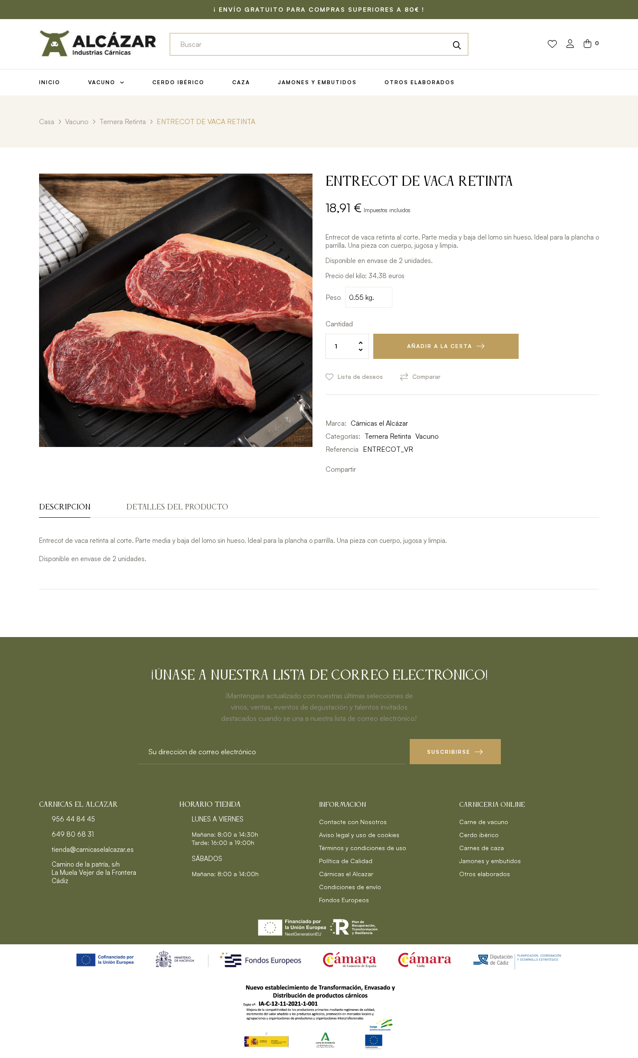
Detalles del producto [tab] (177, 507)
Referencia (342, 449)
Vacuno (427, 436)
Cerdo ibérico (479, 834)
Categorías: (343, 436)
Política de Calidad (345, 860)
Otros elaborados (484, 873)
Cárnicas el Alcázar (379, 423)
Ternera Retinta (388, 436)
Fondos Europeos (344, 900)
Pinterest (390, 469)
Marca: (336, 423)
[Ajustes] (570, 44)
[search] (457, 44)
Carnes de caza (481, 847)
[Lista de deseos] (552, 44)
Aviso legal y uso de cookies (359, 834)
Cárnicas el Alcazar (346, 873)
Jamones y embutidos (490, 860)
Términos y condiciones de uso (362, 847)
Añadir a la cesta (439, 346)
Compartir (364, 469)
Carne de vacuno (483, 821)
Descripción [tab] (64, 507)
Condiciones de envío (350, 886)
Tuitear (377, 469)
